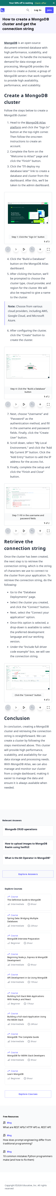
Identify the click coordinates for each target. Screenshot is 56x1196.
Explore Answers (28, 874)
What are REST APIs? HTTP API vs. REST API (27, 1127)
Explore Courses (28, 1093)
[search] (28, 10)
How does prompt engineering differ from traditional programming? (27, 1141)
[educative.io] (2, 10)
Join (49, 10)
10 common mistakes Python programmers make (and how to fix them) (27, 1158)
